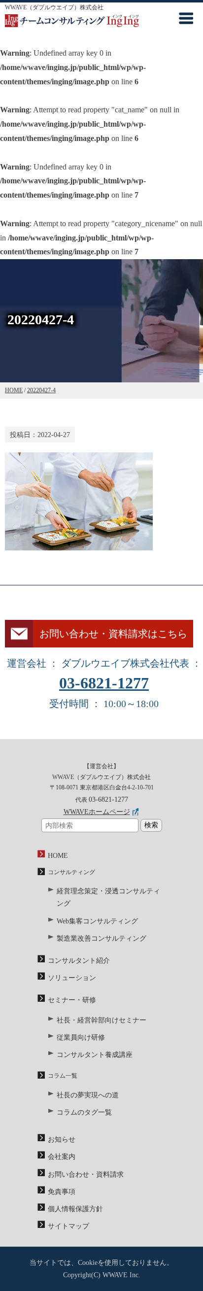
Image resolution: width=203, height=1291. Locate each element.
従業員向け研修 (81, 1037)
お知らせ (61, 1139)
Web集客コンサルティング (97, 921)
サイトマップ (68, 1226)
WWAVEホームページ (97, 811)
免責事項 (61, 1191)
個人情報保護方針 (75, 1209)
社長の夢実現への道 (88, 1095)
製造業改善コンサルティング (101, 938)
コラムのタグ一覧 (84, 1112)
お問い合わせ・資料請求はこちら (113, 633)
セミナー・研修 (72, 1000)
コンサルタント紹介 (79, 960)
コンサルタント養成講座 (95, 1054)
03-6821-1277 (104, 683)
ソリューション (72, 978)
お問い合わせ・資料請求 (86, 1174)
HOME (58, 855)
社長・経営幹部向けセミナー (101, 1020)
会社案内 (61, 1156)
